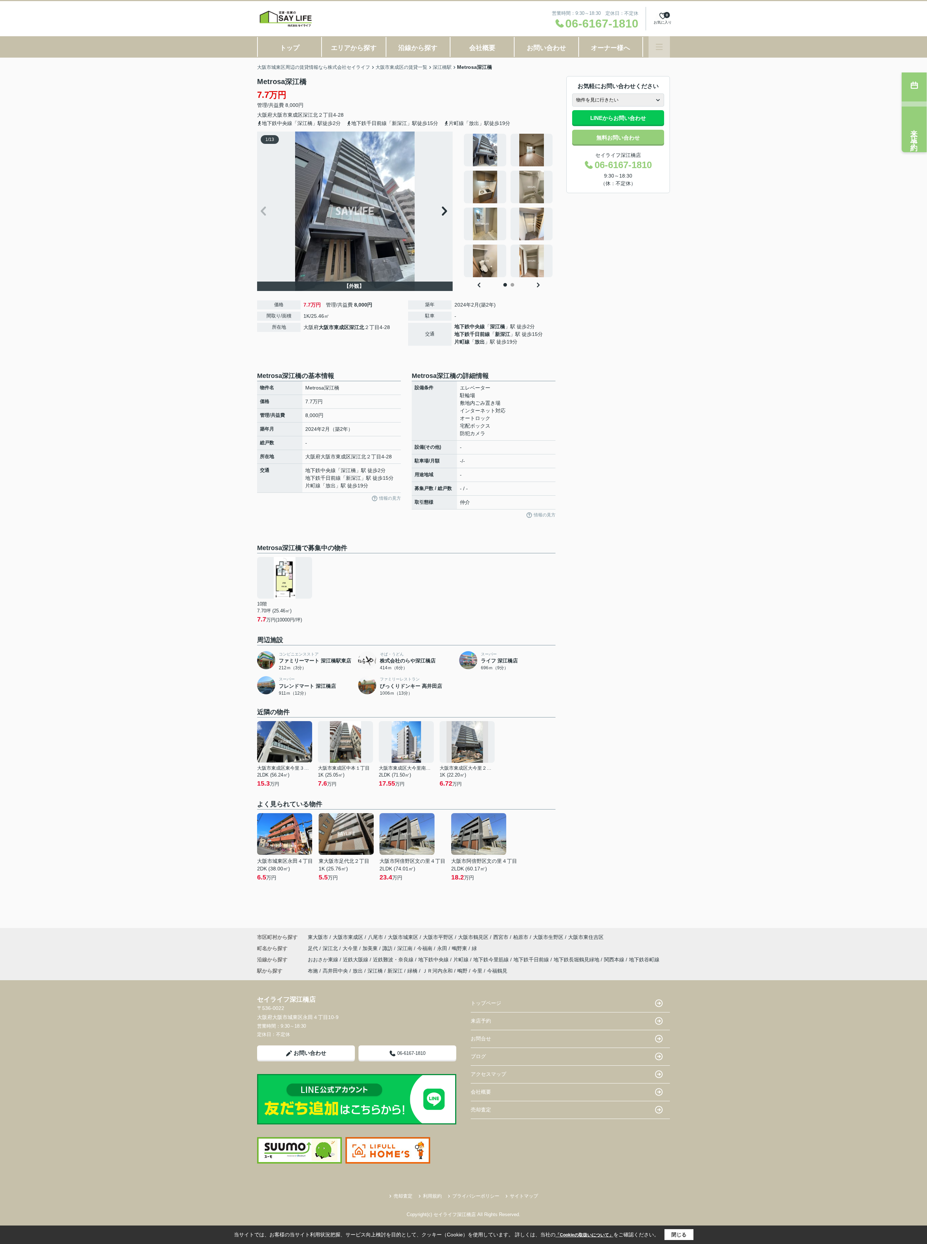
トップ (289, 47)
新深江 (502, 334)
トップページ (486, 1003)
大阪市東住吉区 (586, 937)
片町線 (462, 342)
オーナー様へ (610, 47)
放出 (480, 342)
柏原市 (520, 937)
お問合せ (481, 1038)
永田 (443, 948)
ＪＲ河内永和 (437, 971)
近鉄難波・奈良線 (394, 959)
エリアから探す (354, 47)
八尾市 (375, 937)
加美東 (370, 948)
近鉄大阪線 (356, 959)
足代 (313, 948)
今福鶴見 (497, 971)
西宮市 (500, 937)
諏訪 (388, 948)
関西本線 (615, 959)
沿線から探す (417, 47)
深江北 (310, 115)
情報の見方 (390, 498)
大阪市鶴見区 (473, 937)
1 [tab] (505, 285)
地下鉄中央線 (469, 326)
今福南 (425, 948)
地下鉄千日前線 (472, 334)
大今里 (351, 948)
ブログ (478, 1056)
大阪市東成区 (287, 115)
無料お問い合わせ (618, 137)
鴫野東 (460, 948)
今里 (477, 971)
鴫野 (462, 971)
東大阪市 (318, 937)
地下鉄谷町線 (644, 959)
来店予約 (481, 1021)
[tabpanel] (508, 205)
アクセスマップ (488, 1074)
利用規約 (432, 1196)
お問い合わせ (546, 47)
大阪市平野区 (438, 937)
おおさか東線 (324, 959)
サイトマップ (524, 1196)
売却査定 (481, 1109)
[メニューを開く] (659, 47)
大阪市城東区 (403, 937)
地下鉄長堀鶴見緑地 (577, 959)
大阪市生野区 (548, 937)
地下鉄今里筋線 (491, 959)
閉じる (679, 1234)
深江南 (405, 948)
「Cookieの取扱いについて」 (584, 1234)
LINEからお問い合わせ (618, 118)
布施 (313, 971)
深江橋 (497, 326)
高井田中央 (335, 971)
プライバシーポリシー (475, 1196)
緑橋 (412, 971)
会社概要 (482, 47)
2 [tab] (512, 285)
